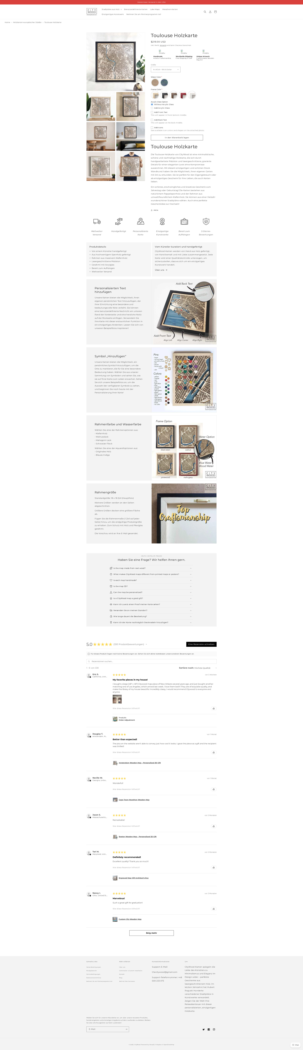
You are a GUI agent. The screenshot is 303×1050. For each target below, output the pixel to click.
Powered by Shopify (147, 1044)
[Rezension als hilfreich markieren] (214, 708)
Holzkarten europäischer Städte (27, 22)
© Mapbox (158, 1044)
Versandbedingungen (93, 967)
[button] (111, 9)
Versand (163, 45)
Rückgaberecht (91, 970)
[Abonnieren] (126, 1029)
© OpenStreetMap (168, 1044)
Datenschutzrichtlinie (93, 978)
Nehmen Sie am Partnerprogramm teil (99, 981)
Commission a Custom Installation (130, 970)
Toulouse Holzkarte (52, 22)
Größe (153, 65)
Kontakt (121, 974)
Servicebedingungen (93, 974)
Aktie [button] (156, 210)
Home (7, 22)
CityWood (137, 1044)
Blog (120, 978)
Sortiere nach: (186, 668)
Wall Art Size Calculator (127, 981)
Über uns (159, 270)
